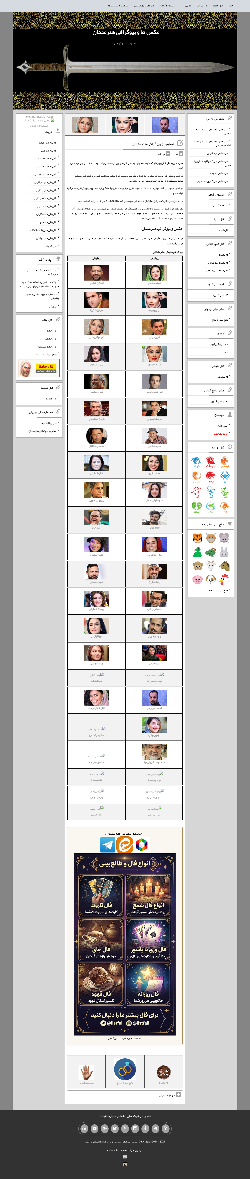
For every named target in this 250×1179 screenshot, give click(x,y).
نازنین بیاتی (154, 735)
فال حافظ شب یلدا (47, 346)
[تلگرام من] (155, 1128)
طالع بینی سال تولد (218, 590)
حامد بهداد (96, 779)
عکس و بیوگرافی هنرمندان (42, 431)
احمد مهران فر (154, 708)
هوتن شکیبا (96, 310)
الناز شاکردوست (96, 708)
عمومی (162, 1095)
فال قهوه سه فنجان (218, 262)
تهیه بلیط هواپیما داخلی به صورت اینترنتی (41, 296)
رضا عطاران (154, 582)
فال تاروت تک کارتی (46, 166)
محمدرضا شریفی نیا (154, 762)
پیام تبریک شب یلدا (46, 354)
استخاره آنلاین (167, 5)
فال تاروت (202, 5)
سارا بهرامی (154, 814)
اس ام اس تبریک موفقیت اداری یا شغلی (212, 163)
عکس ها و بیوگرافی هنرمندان (126, 32)
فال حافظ (218, 5)
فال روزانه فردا (48, 423)
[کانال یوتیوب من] (94, 1128)
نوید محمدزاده (154, 681)
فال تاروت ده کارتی (46, 214)
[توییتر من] (115, 1128)
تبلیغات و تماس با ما (118, 5)
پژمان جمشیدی (96, 419)
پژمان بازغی (96, 797)
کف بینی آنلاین (220, 295)
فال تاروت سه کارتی (45, 174)
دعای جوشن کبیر (219, 344)
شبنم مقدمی (154, 283)
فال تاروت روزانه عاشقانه (43, 230)
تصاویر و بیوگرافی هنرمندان (153, 144)
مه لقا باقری (154, 473)
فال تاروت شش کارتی (45, 198)
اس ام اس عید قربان (217, 153)
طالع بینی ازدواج (220, 319)
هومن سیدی (96, 582)
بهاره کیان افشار (154, 500)
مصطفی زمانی (154, 609)
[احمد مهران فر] (165, 125)
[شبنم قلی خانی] (85, 125)
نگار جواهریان (154, 554)
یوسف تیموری (154, 419)
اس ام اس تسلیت (219, 173)
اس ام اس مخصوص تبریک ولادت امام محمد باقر (212, 143)
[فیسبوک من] (145, 1128)
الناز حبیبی (96, 814)
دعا (226, 352)
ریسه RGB (222, 425)
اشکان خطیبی (97, 283)
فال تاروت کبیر (48, 150)
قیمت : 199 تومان (39, 121)
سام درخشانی (96, 735)
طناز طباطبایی (96, 473)
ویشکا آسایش (96, 609)
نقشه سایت (113, 1150)
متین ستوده (96, 554)
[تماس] (125, 1128)
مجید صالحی (154, 446)
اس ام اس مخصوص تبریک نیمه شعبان (213, 131)
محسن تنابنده (96, 762)
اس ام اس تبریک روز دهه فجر (212, 181)
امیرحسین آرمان (154, 391)
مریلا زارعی (96, 636)
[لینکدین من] (84, 1128)
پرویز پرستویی (96, 500)
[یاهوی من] (166, 1128)
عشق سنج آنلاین (219, 401)
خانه (231, 5)
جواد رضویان (154, 636)
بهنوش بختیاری (154, 797)
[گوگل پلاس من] (105, 1128)
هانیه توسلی (96, 663)
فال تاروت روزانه (47, 142)
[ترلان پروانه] (125, 125)
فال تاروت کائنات (47, 158)
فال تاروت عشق (48, 222)
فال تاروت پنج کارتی (46, 190)
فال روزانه (185, 5)
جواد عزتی (154, 527)
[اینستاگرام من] (135, 1128)
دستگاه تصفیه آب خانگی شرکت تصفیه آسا (41, 272)
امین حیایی (154, 337)
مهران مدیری (96, 391)
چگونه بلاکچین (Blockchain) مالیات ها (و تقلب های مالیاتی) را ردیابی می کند (39, 284)
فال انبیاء (223, 230)
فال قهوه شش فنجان (217, 270)
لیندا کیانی (96, 681)
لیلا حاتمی (154, 663)
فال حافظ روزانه (48, 338)
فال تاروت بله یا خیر (46, 238)
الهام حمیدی (154, 364)
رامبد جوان (96, 527)
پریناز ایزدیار (96, 364)
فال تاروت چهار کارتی (45, 182)
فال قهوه (223, 254)
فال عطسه (51, 398)
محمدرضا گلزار (96, 446)
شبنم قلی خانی (96, 337)
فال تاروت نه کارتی (46, 206)
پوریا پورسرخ (154, 779)
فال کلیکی (223, 376)
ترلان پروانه (154, 310)
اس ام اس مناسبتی (144, 5)
